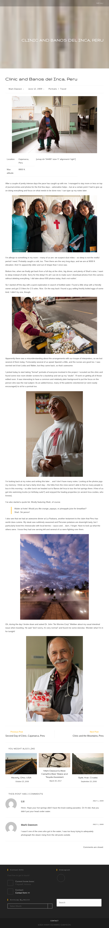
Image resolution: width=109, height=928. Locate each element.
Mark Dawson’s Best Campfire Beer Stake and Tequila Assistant (54, 774)
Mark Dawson (15, 89)
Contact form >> (22, 893)
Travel (63, 89)
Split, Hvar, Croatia (88, 777)
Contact (54, 921)
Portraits (53, 89)
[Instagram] (61, 878)
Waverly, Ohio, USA (21, 777)
